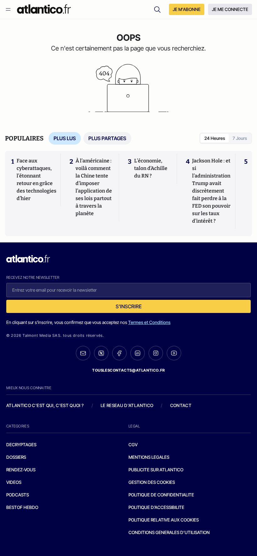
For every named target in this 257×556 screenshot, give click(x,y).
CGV (133, 444)
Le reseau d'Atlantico (127, 405)
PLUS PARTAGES (107, 138)
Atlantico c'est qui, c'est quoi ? (45, 405)
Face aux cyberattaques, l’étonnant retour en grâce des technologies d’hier (36, 179)
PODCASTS (17, 494)
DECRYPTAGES (21, 444)
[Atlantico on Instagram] (156, 353)
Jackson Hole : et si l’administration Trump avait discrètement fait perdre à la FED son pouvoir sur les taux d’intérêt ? (211, 191)
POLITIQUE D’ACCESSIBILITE (156, 507)
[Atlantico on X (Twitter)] (101, 353)
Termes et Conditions (149, 322)
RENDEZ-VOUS (20, 469)
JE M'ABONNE (187, 9)
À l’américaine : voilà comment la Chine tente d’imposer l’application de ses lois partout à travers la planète (94, 187)
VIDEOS (13, 482)
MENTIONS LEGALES (148, 457)
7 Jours (240, 138)
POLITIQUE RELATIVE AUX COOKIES (163, 519)
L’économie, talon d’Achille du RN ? (150, 168)
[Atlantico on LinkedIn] (137, 353)
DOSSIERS (16, 457)
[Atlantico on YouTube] (174, 353)
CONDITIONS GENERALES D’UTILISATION (169, 532)
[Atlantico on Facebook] (119, 353)
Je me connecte (230, 9)
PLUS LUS (65, 138)
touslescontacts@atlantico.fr (128, 370)
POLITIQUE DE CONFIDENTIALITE (161, 494)
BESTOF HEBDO (22, 507)
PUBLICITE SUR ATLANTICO (155, 469)
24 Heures (214, 138)
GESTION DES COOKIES (151, 482)
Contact (180, 405)
